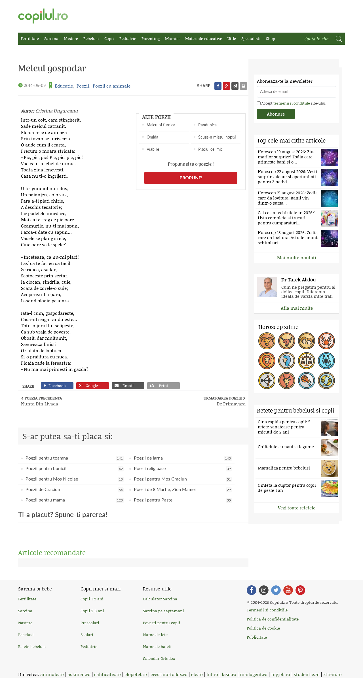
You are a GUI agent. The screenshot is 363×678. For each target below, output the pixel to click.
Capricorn (286, 380)
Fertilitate (30, 38)
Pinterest (300, 590)
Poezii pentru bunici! (74, 468)
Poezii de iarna (182, 458)
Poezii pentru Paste (182, 500)
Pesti (326, 380)
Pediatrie (127, 38)
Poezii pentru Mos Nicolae (74, 479)
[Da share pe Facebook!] (217, 86)
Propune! (191, 178)
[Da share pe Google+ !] (226, 86)
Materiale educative (203, 38)
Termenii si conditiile (267, 610)
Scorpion (326, 360)
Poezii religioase (182, 468)
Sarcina (51, 38)
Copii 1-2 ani (92, 599)
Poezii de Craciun (74, 489)
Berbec (266, 340)
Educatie (64, 85)
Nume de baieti (157, 646)
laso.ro (229, 674)
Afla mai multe (297, 308)
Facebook (251, 590)
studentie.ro (307, 674)
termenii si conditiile (291, 103)
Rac (326, 340)
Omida (152, 137)
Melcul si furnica (161, 125)
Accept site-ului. (293, 103)
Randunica (207, 125)
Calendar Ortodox (159, 658)
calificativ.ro (107, 674)
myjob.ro (280, 674)
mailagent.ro (253, 674)
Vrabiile (153, 150)
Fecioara (286, 360)
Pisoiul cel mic (210, 150)
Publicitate (257, 637)
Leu (266, 360)
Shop (270, 38)
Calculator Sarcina (160, 599)
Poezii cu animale (111, 85)
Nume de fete (155, 634)
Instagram (264, 590)
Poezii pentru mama (74, 500)
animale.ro (52, 674)
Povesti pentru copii (161, 623)
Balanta (306, 360)
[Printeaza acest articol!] (243, 86)
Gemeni (306, 340)
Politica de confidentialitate (273, 619)
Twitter (276, 590)
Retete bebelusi (32, 646)
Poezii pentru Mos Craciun (182, 479)
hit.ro (212, 674)
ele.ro (197, 674)
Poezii (83, 85)
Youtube (288, 590)
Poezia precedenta (41, 401)
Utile (231, 38)
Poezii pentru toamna (74, 458)
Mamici (172, 38)
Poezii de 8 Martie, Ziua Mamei (182, 489)
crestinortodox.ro (169, 674)
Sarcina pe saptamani (163, 611)
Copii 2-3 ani (92, 611)
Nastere (71, 38)
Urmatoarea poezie (225, 401)
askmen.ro (78, 674)
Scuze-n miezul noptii (217, 137)
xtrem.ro (332, 674)
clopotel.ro (135, 674)
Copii (109, 38)
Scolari (87, 634)
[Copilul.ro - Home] (43, 16)
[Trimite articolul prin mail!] (235, 86)
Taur (286, 340)
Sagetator (266, 380)
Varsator (306, 380)
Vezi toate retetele (296, 507)
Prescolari (90, 623)
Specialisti (251, 38)
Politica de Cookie (263, 628)
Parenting (151, 38)
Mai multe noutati (296, 257)
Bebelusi (91, 38)
